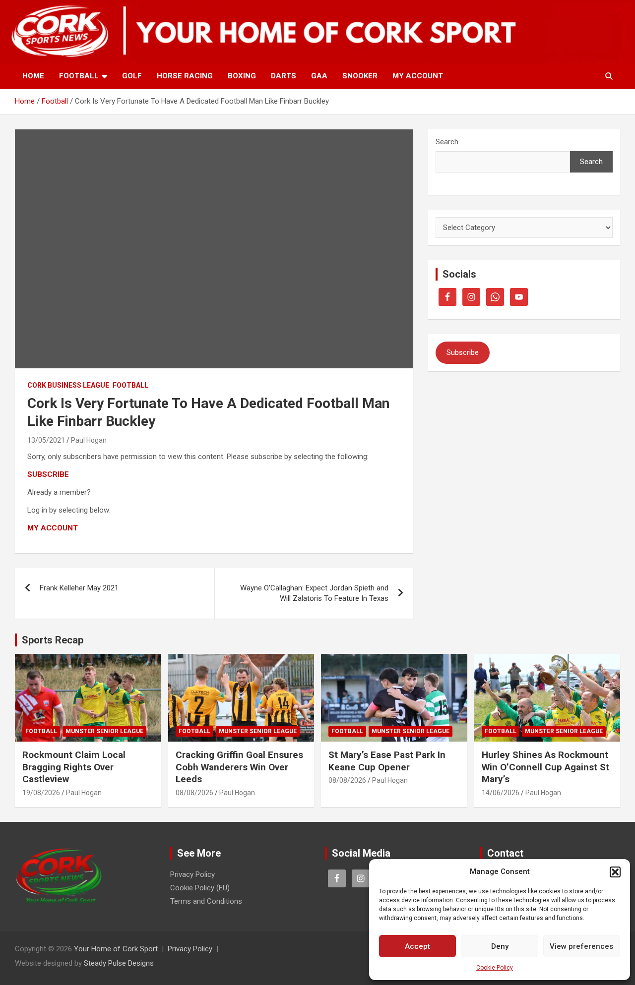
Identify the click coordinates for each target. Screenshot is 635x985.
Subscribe (462, 352)
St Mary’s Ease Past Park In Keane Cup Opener (386, 761)
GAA (319, 75)
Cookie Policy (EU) (200, 887)
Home (33, 75)
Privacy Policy (192, 874)
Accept (417, 946)
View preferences (581, 946)
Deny (499, 946)
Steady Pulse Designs (119, 963)
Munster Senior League (104, 731)
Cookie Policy (494, 967)
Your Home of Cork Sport (116, 948)
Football (79, 75)
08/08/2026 (194, 793)
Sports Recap (52, 640)
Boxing (242, 75)
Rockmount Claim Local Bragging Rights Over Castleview (74, 767)
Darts (283, 75)
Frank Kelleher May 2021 (79, 587)
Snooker (360, 75)
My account (417, 75)
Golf (132, 75)
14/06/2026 (500, 793)
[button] (615, 872)
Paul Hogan (89, 440)
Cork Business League (68, 385)
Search (447, 141)
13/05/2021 (46, 440)
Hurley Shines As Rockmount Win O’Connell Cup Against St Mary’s (545, 767)
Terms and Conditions (206, 901)
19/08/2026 (41, 793)
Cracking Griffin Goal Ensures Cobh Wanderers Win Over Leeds (239, 767)
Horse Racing (185, 75)
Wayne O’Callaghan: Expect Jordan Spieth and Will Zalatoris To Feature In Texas (314, 593)
